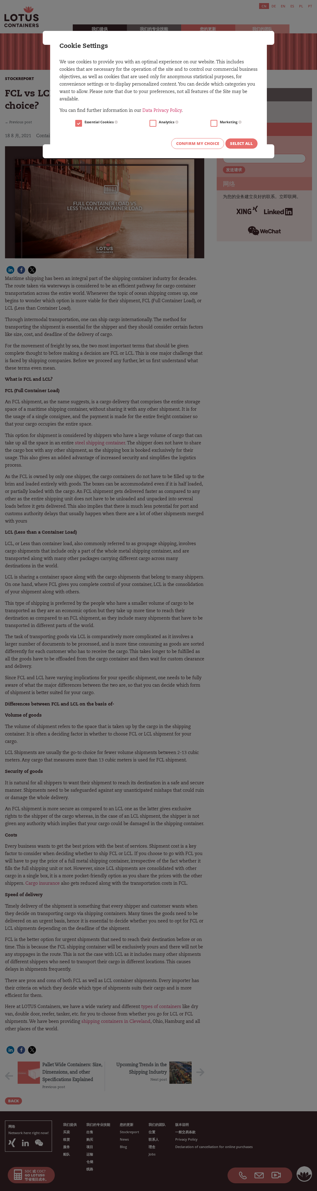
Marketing (229, 122)
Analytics (167, 122)
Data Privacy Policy (162, 111)
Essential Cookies (100, 122)
